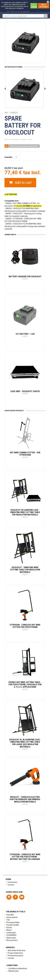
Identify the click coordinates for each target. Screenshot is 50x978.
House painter (12, 917)
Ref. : (7, 112)
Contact (11, 885)
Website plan (13, 971)
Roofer (9, 927)
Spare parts (11, 938)
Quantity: (8, 157)
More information (43, 6)
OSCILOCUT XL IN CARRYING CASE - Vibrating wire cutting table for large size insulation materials (25, 744)
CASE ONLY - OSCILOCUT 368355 (25, 392)
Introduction (12, 882)
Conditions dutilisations (17, 968)
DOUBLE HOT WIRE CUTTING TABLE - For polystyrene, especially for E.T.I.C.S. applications (25, 685)
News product (12, 940)
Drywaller (10, 915)
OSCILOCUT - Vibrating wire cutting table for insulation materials (25, 571)
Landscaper (11, 933)
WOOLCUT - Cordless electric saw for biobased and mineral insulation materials (25, 800)
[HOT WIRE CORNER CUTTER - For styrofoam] (25, 433)
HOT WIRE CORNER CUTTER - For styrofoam (25, 454)
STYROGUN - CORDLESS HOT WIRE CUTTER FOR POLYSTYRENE (25, 627)
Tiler (8, 920)
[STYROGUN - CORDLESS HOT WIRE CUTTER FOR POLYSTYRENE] (25, 605)
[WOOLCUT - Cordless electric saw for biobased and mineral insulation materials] (25, 777)
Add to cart (23, 182)
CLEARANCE (11, 935)
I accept (33, 6)
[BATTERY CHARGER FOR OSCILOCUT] (25, 257)
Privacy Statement (15, 953)
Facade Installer (12, 925)
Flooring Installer (13, 922)
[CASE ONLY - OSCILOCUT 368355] (25, 371)
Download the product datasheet (24, 146)
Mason (9, 930)
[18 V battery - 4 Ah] (25, 314)
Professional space (15, 956)
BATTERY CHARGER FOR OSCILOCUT (25, 277)
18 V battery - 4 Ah (25, 335)
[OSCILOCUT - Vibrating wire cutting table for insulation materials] (25, 547)
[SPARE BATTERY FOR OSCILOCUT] (24, 89)
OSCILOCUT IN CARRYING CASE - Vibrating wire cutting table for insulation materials (25, 513)
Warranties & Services (16, 950)
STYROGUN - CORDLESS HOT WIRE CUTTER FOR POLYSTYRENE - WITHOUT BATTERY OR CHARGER (25, 858)
